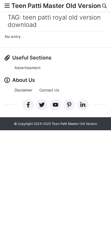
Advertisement (28, 67)
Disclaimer (23, 90)
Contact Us (49, 90)
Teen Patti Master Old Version (56, 5)
